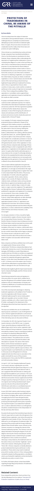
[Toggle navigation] (31, 4)
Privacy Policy (5, 489)
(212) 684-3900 (23, 489)
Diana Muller (7, 33)
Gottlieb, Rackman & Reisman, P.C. (13, 487)
